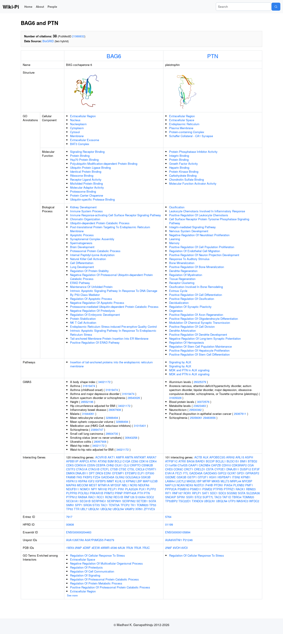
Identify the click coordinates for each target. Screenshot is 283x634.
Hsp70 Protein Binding (84, 159)
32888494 (112, 418)
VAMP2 (129, 509)
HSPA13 (71, 481)
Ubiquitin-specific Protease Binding (92, 199)
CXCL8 (140, 469)
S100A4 (140, 497)
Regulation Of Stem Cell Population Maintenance (200, 346)
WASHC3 (242, 501)
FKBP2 (87, 477)
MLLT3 (225, 481)
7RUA (137, 548)
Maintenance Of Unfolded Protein (91, 287)
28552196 (87, 402)
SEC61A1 (72, 501)
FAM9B (71, 477)
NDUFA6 (143, 485)
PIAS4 (228, 485)
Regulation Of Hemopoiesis (186, 342)
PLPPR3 (71, 493)
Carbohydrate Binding (183, 175)
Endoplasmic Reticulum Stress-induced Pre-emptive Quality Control (113, 326)
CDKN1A (80, 465)
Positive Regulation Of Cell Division (192, 326)
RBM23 (251, 489)
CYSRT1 (150, 469)
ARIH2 (230, 457)
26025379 (200, 382)
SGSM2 (232, 493)
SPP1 (78, 505)
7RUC (146, 548)
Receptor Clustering (181, 283)
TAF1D (226, 497)
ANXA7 (151, 457)
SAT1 (205, 493)
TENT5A (114, 505)
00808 (70, 524)
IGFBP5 (100, 481)
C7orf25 (182, 465)
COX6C (178, 469)
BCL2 (118, 461)
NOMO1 (85, 489)
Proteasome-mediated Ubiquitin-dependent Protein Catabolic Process (114, 307)
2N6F (168, 548)
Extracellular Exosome (84, 140)
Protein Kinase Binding (183, 171)
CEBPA (100, 465)
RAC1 (92, 497)
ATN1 (93, 461)
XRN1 (139, 509)
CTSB (114, 469)
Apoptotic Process (82, 235)
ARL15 (239, 457)
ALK (205, 457)
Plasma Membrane (181, 128)
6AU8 (121, 548)
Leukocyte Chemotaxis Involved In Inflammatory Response (207, 211)
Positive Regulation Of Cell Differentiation (195, 295)
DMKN (70, 473)
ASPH (249, 457)
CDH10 (226, 465)
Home (28, 6)
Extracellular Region (83, 116)
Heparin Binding (179, 167)
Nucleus (75, 120)
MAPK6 (71, 485)
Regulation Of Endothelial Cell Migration (194, 251)
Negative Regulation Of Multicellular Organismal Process (106, 563)
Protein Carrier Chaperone (86, 195)
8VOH (176, 548)
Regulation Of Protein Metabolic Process (96, 583)
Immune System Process (86, 211)
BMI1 (243, 461)
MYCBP (247, 481)
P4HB (209, 485)
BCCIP (210, 461)
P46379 (109, 540)
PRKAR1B (96, 493)
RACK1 (240, 489)
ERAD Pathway (80, 283)
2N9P (78, 548)
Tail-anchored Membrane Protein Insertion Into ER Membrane (109, 338)
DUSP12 (245, 469)
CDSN (91, 465)
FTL (185, 473)
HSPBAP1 (224, 477)
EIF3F (256, 469)
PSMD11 (195, 489)
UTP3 (231, 501)
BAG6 (114, 56)
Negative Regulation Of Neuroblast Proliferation (199, 235)
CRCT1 (188, 469)
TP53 (152, 505)
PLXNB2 (238, 485)
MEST (93, 485)
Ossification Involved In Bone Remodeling (196, 287)
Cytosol (75, 132)
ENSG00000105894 (177, 532)
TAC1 (104, 505)
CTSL (131, 469)
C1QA (126, 461)
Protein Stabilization (83, 318)
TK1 (133, 505)
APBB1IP (72, 461)
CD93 (134, 461)
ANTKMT (140, 457)
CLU (126, 465)
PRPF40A (130, 493)
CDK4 (153, 461)
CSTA (210, 469)
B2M (111, 461)
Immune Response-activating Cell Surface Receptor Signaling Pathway (115, 215)
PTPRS (218, 489)
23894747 (97, 429)
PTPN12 (71, 497)
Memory (174, 243)
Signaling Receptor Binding (87, 151)
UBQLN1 (93, 509)
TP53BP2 (171, 501)
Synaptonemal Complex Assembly (92, 239)
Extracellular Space (181, 120)
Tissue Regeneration (182, 279)
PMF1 (249, 485)
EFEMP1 (118, 473)
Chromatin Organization (85, 219)
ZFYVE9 (149, 509)
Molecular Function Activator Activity (192, 183)
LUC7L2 (181, 481)
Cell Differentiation (81, 263)
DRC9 (99, 473)
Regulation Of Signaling (85, 575)
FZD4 (96, 477)
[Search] (276, 7)
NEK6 (189, 485)
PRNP (119, 493)
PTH (140, 493)
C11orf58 (171, 465)
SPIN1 (181, 497)
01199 (169, 524)
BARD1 (200, 461)
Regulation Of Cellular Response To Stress (97, 555)
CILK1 (119, 465)
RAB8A (82, 497)
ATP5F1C (171, 461)
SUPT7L (208, 497)
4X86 (113, 548)
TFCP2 (125, 505)
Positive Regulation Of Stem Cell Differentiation (199, 354)
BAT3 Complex (79, 144)
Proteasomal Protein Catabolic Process (95, 251)
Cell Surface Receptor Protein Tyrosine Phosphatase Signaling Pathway (209, 221)
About (40, 6)
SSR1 (190, 497)
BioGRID (48, 41)
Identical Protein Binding (85, 171)
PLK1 (142, 489)
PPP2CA (171, 489)
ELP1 (141, 473)
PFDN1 (218, 485)
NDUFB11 (72, 489)
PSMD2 (207, 489)
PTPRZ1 (229, 489)
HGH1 (213, 477)
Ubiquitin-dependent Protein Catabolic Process (100, 223)
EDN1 (107, 473)
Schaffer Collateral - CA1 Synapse (191, 136)
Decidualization (179, 303)
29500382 (195, 410)
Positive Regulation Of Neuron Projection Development (204, 255)
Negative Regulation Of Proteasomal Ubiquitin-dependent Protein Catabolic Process (111, 277)
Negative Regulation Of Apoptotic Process (97, 303)
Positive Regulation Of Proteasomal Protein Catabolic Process (110, 587)
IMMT (110, 481)
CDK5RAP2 (239, 465)
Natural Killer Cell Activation (88, 259)
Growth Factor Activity (183, 163)
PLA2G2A (131, 489)
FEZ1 (178, 473)
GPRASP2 (252, 473)
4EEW (96, 548)
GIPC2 (222, 473)
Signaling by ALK (180, 362)
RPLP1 (196, 493)
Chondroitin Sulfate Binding (186, 179)
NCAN (181, 485)
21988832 (78, 36)
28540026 (134, 398)
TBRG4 (236, 497)
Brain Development (82, 247)
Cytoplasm (77, 128)
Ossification (176, 207)
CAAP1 (193, 465)
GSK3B (146, 477)
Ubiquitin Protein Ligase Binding (90, 167)
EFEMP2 (131, 473)
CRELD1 (199, 469)
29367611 (240, 414)
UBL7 (83, 509)
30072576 (203, 402)
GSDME (170, 477)
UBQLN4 (118, 509)
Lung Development (82, 267)
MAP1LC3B (150, 481)
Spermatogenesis (81, 243)
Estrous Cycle (178, 291)
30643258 (131, 437)
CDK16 (143, 461)
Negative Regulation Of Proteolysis (92, 310)
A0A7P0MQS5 (94, 540)
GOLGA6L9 (132, 477)
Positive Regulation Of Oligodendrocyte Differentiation (203, 318)
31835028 (175, 398)
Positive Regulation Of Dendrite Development (198, 334)
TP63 (69, 509)
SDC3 (222, 493)
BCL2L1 (221, 461)
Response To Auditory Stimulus (189, 259)
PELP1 (112, 489)
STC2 (198, 497)
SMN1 (70, 505)
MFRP (207, 481)
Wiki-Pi (11, 7)
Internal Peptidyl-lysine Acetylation (92, 255)
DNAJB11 (81, 473)
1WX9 (70, 548)
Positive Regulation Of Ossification (191, 299)
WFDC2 (254, 501)
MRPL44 (235, 481)
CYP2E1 (220, 469)
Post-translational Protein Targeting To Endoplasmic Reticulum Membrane (110, 229)
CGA (251, 465)
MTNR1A (104, 485)
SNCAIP (170, 497)
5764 (168, 517)
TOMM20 (142, 505)
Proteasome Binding (83, 191)
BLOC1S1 (233, 461)
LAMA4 (170, 481)
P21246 (188, 540)
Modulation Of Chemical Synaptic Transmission (199, 322)
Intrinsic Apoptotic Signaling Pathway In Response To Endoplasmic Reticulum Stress (113, 332)
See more (72, 595)
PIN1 (121, 489)
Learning (174, 239)
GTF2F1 (203, 477)
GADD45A (107, 477)
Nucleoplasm (78, 124)
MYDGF (116, 485)
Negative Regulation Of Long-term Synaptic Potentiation (205, 338)
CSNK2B (147, 465)
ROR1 (187, 493)
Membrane (77, 136)
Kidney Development (83, 207)
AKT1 (111, 457)
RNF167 (177, 493)
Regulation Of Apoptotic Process (91, 299)
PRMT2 (109, 493)
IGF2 (91, 481)
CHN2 (110, 465)
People (52, 6)
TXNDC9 (197, 501)
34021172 (104, 382)
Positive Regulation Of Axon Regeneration (196, 314)
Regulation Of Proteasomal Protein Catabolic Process (104, 579)
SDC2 (150, 497)
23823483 (199, 406)
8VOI (184, 548)
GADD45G (210, 473)
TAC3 (217, 497)
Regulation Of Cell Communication (92, 571)
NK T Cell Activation (83, 322)
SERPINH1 (114, 501)
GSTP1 (192, 477)
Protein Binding (80, 155)
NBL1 (125, 485)
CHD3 (169, 469)
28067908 (115, 410)
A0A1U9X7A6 (75, 540)
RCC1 (100, 497)
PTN (212, 56)
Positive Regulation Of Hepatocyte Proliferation (199, 350)
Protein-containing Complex (186, 132)
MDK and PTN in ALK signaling (189, 370)
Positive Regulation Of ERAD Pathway (95, 342)
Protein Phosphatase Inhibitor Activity (193, 151)
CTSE (122, 469)
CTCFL (104, 469)
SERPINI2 (129, 501)
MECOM (82, 485)
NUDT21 (199, 485)
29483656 (209, 418)
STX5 (96, 505)
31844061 (88, 414)
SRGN (87, 505)
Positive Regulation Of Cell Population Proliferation (201, 247)
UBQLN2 (106, 509)
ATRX (182, 461)
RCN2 (109, 497)
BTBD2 (252, 461)
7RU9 (129, 548)
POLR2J (83, 493)
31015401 (140, 425)
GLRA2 (119, 477)
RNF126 (129, 497)
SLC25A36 (253, 493)
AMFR (120, 457)
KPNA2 (131, 481)
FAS (79, 477)
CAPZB (216, 465)
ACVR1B (101, 457)
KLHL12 (120, 481)
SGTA (152, 501)
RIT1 (168, 493)
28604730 (112, 433)
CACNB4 (204, 465)
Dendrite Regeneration (183, 271)
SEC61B (85, 501)
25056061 (196, 418)
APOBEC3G (217, 457)
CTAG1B (93, 469)
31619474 (89, 386)
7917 (69, 517)
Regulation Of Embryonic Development (95, 314)
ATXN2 (102, 461)
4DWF (87, 548)
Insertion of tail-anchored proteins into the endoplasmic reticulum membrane (111, 364)
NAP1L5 (170, 485)
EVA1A (169, 473)
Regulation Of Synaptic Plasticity (190, 307)
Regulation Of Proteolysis (86, 567)
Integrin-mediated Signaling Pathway (192, 227)
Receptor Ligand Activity (85, 179)
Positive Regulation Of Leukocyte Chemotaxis (198, 215)
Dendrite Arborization (182, 330)
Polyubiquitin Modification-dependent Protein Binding (103, 163)
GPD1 (241, 473)
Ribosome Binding (81, 175)
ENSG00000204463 (78, 532)
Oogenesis (176, 310)
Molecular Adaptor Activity (87, 187)
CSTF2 (70, 469)
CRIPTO (135, 465)
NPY (94, 489)
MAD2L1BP (194, 481)
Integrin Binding (179, 155)
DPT (92, 473)
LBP (139, 481)
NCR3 (133, 485)
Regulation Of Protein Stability (89, 271)
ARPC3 (84, 461)
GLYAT (231, 473)
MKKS (216, 481)
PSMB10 (183, 489)
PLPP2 (151, 489)
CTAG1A (81, 469)
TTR (76, 509)
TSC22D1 (184, 501)
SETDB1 (142, 501)
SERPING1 (99, 501)
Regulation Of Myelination (185, 275)
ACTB (198, 457)
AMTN (129, 457)
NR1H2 (102, 489)
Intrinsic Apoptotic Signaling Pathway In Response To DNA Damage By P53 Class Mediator (113, 293)
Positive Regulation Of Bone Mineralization (196, 267)
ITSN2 (236, 477)
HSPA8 (82, 481)
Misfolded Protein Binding (86, 183)
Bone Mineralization (181, 263)
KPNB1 (245, 477)
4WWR (105, 548)
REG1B (118, 497)
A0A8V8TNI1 (173, 540)
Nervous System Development (188, 231)
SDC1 (214, 493)
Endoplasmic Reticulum (184, 124)
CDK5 (70, 465)
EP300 (149, 473)
